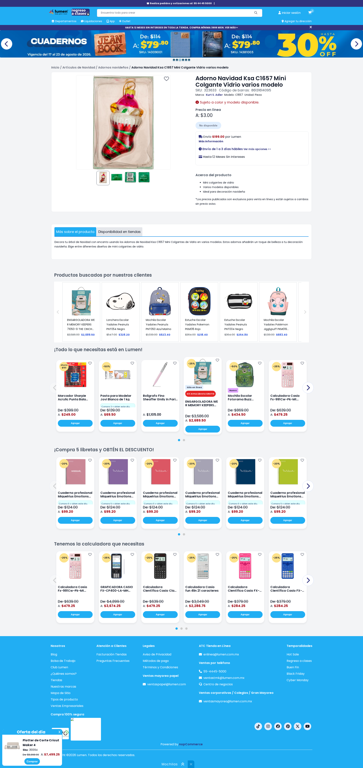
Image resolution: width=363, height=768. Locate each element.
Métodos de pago (156, 661)
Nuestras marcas (63, 686)
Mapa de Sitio (61, 693)
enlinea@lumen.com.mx (221, 654)
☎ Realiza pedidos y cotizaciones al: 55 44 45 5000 (179, 3)
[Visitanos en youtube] (307, 726)
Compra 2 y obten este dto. (115, 406)
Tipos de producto (64, 699)
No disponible (208, 125)
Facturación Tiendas (111, 654)
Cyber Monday (298, 680)
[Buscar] (256, 13)
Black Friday (296, 674)
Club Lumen (59, 667)
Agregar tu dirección (298, 21)
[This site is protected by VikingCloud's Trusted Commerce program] (86, 729)
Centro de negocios (218, 684)
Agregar (75, 423)
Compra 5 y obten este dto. (73, 503)
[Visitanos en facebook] (278, 726)
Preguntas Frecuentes (113, 661)
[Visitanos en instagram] (268, 726)
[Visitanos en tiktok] (258, 726)
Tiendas (56, 680)
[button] (55, 387)
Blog (54, 654)
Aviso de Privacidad (157, 654)
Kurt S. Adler (214, 95)
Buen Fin (293, 667)
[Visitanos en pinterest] (288, 726)
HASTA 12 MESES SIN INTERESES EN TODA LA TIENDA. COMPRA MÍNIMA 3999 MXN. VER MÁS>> (181, 27)
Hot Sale (293, 654)
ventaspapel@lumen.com (166, 684)
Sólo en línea (194, 387)
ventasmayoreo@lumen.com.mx (227, 701)
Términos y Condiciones (160, 667)
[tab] (179, 440)
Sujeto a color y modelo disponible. (229, 102)
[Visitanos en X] (297, 726)
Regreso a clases (299, 661)
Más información (211, 141)
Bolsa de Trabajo (63, 661)
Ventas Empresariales (67, 706)
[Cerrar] (311, 27)
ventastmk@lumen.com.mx (223, 678)
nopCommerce (191, 744)
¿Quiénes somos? (64, 674)
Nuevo (233, 390)
